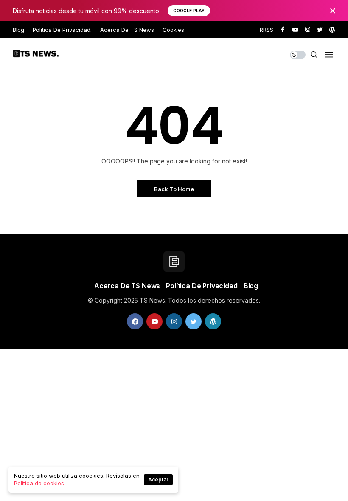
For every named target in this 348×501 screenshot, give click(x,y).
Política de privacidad (201, 285)
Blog (18, 29)
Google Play (189, 10)
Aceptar (158, 479)
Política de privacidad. (62, 29)
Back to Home (174, 189)
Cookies (173, 29)
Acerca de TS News (127, 29)
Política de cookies (39, 483)
